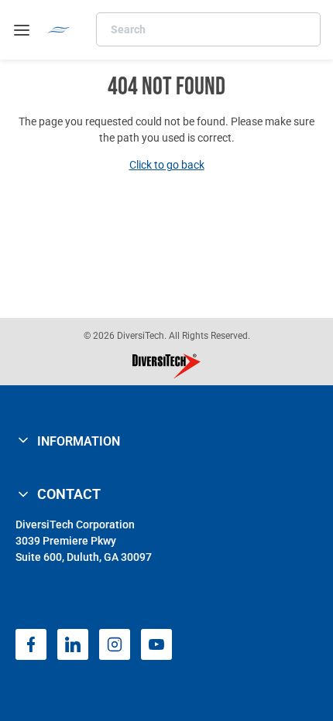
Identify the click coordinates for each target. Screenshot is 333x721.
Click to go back (166, 165)
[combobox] (208, 29)
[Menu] (21, 30)
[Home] (58, 29)
